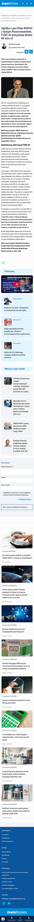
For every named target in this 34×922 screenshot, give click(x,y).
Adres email (5, 485)
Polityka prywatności (8, 878)
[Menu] (31, 3)
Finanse (4, 858)
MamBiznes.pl (5, 15)
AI (3, 263)
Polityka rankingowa (8, 885)
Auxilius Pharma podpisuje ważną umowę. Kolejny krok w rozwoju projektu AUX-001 (20, 445)
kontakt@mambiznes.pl (17, 899)
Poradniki (5, 862)
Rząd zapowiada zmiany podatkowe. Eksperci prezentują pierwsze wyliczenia (17, 331)
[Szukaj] (27, 3)
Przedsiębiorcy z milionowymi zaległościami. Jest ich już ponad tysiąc (15, 737)
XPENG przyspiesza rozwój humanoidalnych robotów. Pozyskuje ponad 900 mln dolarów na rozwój (21, 385)
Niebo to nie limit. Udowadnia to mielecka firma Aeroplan (16, 309)
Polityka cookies (7, 882)
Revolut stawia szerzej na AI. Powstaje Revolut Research (13, 630)
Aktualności (13, 15)
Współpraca (6, 838)
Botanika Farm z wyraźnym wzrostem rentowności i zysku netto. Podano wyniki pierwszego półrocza (21, 407)
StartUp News (22, 15)
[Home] (10, 3)
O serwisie (5, 834)
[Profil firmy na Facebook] (4, 903)
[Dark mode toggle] (23, 3)
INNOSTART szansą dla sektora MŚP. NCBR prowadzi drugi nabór (21, 427)
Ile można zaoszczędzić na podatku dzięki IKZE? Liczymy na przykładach (17, 556)
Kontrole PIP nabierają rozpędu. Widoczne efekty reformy (14, 355)
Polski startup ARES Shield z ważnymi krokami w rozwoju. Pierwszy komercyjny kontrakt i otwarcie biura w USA (15, 593)
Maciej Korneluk (14, 44)
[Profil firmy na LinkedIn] (9, 903)
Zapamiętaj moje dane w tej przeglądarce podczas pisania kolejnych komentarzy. (17, 494)
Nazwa (4, 477)
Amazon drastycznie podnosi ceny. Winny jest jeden (16, 701)
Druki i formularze (7, 841)
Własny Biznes (6, 852)
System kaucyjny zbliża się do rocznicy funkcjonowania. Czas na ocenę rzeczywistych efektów (16, 666)
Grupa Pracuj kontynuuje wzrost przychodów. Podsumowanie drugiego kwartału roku (15, 774)
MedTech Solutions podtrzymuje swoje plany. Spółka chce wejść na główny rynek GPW (16, 811)
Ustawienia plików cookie (10, 888)
